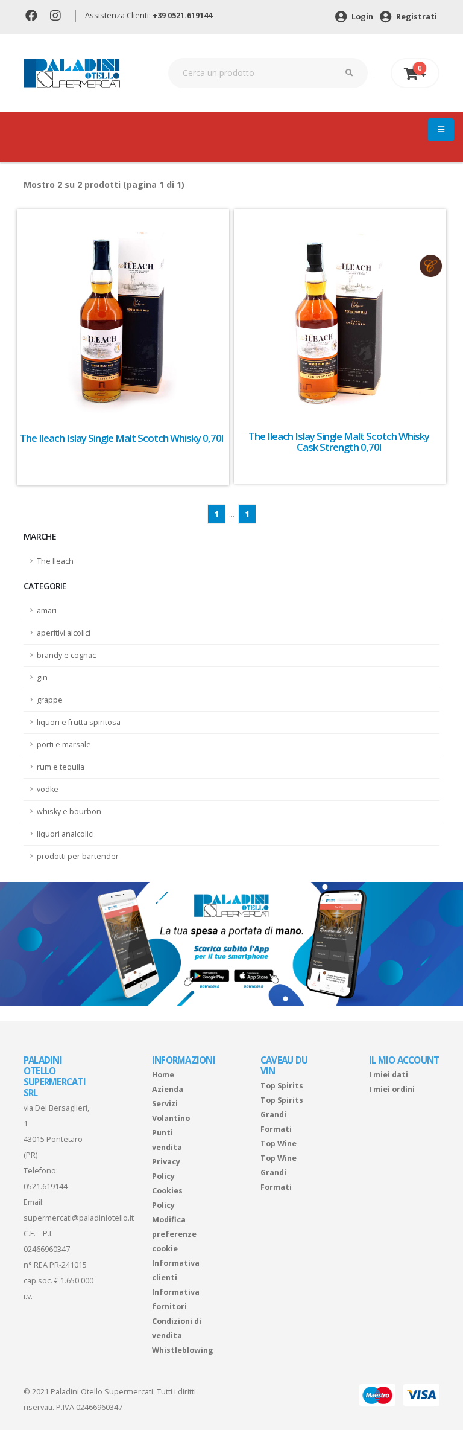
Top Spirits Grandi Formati (281, 1114)
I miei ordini (392, 1089)
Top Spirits (281, 1085)
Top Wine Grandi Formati (278, 1172)
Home (163, 1075)
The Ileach (55, 561)
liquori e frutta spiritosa (79, 722)
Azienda (167, 1089)
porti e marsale (64, 744)
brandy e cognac (66, 655)
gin (42, 677)
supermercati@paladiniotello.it (79, 1218)
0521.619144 (46, 1186)
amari (47, 610)
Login (361, 16)
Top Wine (278, 1143)
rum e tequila (60, 767)
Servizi (165, 1104)
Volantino (171, 1118)
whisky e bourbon (69, 811)
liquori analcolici (65, 834)
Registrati (415, 16)
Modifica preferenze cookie (174, 1234)
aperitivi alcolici (63, 633)
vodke (47, 789)
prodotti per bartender (78, 856)
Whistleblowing (182, 1350)
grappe (50, 700)
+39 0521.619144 (182, 15)
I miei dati (388, 1075)
